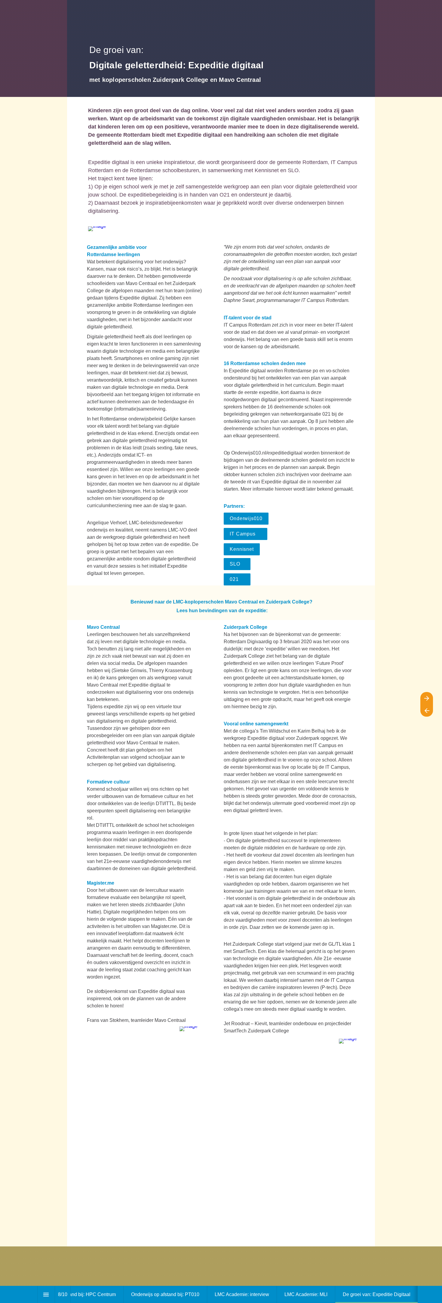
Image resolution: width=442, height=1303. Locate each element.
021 (237, 579)
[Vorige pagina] (426, 710)
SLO (237, 563)
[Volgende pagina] (426, 698)
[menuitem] (73, 1294)
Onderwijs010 (246, 518)
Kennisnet (241, 549)
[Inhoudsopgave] (46, 1294)
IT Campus (245, 533)
